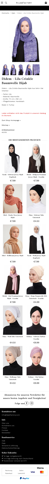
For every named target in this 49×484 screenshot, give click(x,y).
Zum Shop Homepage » (11, 120)
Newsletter (6, 433)
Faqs (3, 443)
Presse (4, 428)
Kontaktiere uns (8, 425)
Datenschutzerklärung (10, 448)
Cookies (5, 430)
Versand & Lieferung (10, 445)
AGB (3, 441)
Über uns (5, 423)
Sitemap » (6, 125)
